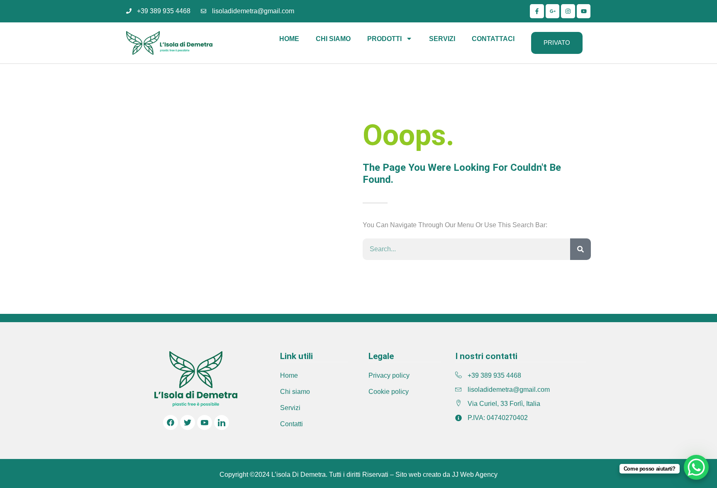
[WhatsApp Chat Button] (696, 467)
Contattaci (493, 38)
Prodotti (384, 38)
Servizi (442, 38)
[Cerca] (580, 249)
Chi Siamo (333, 38)
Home (289, 38)
